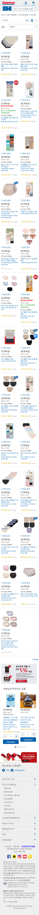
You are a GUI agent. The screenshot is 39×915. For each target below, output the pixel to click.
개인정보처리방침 (28, 846)
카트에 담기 (10, 742)
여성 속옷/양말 (23, 15)
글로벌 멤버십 (9, 813)
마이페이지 (8, 802)
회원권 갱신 (8, 792)
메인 (2, 15)
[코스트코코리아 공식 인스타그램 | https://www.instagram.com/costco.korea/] (20, 857)
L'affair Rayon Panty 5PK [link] (29, 263)
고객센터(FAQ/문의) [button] (11, 818)
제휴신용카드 (9, 809)
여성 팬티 (33, 15)
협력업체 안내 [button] (8, 829)
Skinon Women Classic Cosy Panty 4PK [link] (8, 599)
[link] (9, 50)
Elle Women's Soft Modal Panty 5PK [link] (29, 69)
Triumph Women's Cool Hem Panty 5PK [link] (28, 116)
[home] (8, 3)
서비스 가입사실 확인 (10, 902)
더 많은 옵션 (6, 53)
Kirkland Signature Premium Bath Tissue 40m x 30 (10, 727)
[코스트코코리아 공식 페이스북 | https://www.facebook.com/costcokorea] (9, 857)
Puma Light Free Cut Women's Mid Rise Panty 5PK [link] (9, 647)
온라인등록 (8, 799)
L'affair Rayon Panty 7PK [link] (29, 213)
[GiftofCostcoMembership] (19, 761)
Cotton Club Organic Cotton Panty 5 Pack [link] (27, 169)
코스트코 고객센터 (11, 765)
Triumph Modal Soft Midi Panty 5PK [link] (9, 264)
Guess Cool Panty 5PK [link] (8, 361)
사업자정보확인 (24, 880)
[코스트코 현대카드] (19, 683)
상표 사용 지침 (19, 851)
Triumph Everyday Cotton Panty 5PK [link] (29, 411)
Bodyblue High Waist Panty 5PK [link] (28, 552)
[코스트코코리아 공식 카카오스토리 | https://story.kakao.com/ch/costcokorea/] (30, 857)
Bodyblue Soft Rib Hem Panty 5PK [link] (9, 411)
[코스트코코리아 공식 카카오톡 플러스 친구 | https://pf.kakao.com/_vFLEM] (14, 857)
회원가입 (7, 788)
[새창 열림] (5, 884)
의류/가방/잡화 (11, 15)
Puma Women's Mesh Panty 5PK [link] (28, 458)
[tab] (19, 779)
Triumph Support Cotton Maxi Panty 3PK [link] (9, 216)
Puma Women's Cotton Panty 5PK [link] (8, 505)
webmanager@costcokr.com (14, 878)
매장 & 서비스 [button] (8, 823)
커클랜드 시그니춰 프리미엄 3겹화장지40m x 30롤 (10, 719)
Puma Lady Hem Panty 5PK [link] (8, 308)
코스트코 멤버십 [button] (9, 784)
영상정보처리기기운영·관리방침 (19, 849)
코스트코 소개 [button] (8, 779)
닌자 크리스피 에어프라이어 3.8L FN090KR (27, 719)
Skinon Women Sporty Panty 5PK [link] (8, 552)
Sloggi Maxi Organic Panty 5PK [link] (7, 169)
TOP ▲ (35, 659)
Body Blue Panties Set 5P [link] (9, 122)
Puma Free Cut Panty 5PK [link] (29, 596)
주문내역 (7, 806)
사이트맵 (7, 846)
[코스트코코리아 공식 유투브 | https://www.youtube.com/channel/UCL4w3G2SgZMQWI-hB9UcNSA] (25, 857)
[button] (33, 8)
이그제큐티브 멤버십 (12, 795)
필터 (27, 20)
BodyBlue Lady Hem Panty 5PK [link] (28, 317)
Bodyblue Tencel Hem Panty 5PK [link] (28, 364)
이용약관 (16, 846)
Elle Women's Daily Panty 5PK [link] (9, 69)
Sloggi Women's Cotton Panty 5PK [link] (9, 458)
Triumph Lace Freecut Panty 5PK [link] (28, 505)
